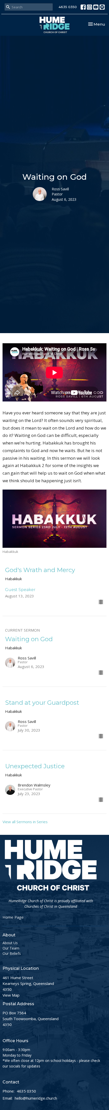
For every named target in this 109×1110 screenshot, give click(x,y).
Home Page (13, 917)
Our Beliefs (12, 953)
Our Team (11, 948)
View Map (11, 995)
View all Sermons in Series (25, 821)
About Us (10, 942)
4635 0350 (68, 7)
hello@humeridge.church (36, 1098)
